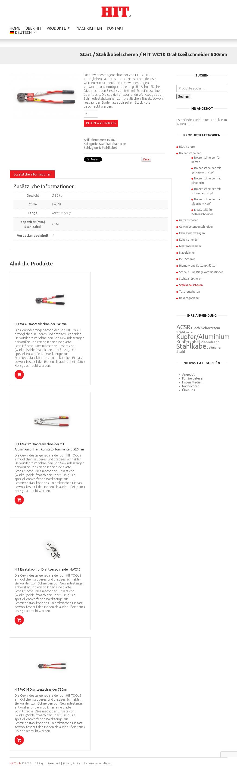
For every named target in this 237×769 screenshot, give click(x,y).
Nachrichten (89, 28)
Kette (189, 332)
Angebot (188, 374)
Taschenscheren (189, 291)
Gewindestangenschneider (196, 226)
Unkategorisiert (189, 298)
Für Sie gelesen (193, 378)
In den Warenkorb (101, 123)
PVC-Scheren (187, 259)
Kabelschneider (189, 239)
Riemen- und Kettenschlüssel (197, 265)
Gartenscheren (188, 220)
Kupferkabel (188, 341)
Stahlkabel (109, 148)
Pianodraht (210, 342)
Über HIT (33, 28)
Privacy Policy (72, 763)
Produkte (56, 28)
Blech (195, 328)
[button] (19, 374)
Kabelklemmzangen (192, 233)
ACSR (183, 327)
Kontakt (115, 28)
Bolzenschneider (190, 153)
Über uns (188, 390)
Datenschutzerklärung (98, 763)
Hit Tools (15, 763)
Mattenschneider (190, 246)
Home (15, 28)
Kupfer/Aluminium (203, 336)
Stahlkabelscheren (117, 54)
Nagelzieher (187, 252)
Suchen (183, 96)
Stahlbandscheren (190, 278)
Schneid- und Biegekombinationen (201, 272)
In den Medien (192, 382)
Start (86, 54)
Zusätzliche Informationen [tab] (32, 174)
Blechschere (187, 146)
